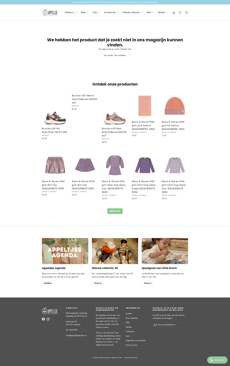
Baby (83, 12)
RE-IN (119, 358)
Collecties (130, 331)
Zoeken (129, 313)
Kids (95, 12)
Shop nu (98, 283)
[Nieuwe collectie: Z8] (115, 251)
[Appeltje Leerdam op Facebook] (43, 319)
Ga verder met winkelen (115, 55)
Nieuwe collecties (131, 12)
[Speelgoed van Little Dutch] (165, 251)
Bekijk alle (115, 211)
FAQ (127, 322)
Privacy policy (132, 345)
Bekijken (48, 283)
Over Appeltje (132, 318)
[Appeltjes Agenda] (65, 251)
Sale (149, 12)
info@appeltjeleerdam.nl (76, 335)
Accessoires (110, 12)
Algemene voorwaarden (136, 340)
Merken (161, 12)
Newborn (69, 12)
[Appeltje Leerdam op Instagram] (48, 319)
